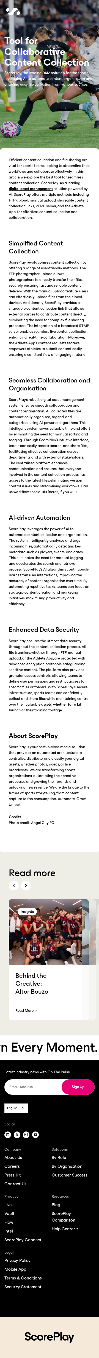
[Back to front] (13, 15)
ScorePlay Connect (23, 1239)
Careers (12, 1166)
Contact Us (15, 1183)
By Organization (67, 1166)
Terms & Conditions (23, 1278)
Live (8, 1204)
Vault (9, 1213)
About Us (13, 1157)
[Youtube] (35, 1134)
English (12, 1108)
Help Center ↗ (65, 1228)
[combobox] (16, 1108)
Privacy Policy (17, 1260)
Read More (26, 1010)
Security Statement (23, 1286)
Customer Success (69, 1175)
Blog (56, 1204)
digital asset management (31, 189)
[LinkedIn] (7, 1134)
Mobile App (15, 1269)
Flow (8, 1222)
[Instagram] (26, 1134)
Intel (8, 1231)
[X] (17, 1134)
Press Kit (12, 1175)
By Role (59, 1157)
